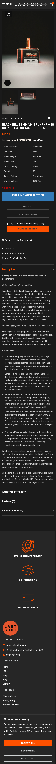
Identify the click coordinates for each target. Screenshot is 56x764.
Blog (5, 679)
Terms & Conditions (12, 705)
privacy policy (38, 223)
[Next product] (52, 118)
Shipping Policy (10, 696)
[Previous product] (45, 118)
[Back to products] (48, 118)
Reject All (28, 758)
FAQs (5, 671)
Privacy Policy (9, 700)
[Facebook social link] (10, 258)
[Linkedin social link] (21, 258)
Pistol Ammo (17, 118)
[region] (28, 739)
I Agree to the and (26, 223)
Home (5, 118)
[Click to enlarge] (7, 83)
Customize (28, 751)
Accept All (28, 743)
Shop (5, 675)
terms (25, 223)
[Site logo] (31, 4)
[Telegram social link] (24, 258)
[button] (5, 50)
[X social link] (14, 258)
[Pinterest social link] (17, 258)
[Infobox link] (28, 549)
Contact (6, 684)
